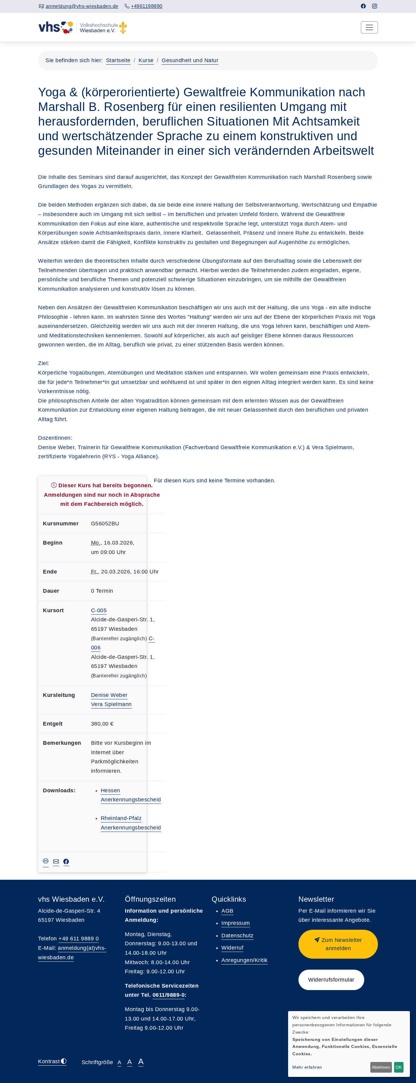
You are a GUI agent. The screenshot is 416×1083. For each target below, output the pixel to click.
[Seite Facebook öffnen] (363, 6)
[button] (338, 944)
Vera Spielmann (111, 704)
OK (399, 1067)
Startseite (118, 60)
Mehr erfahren (307, 1067)
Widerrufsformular (331, 980)
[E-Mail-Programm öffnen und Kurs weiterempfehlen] (56, 862)
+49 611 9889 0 (78, 939)
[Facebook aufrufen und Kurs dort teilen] (66, 862)
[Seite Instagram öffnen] (374, 6)
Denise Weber (109, 695)
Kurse (146, 60)
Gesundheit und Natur (190, 60)
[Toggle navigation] (369, 27)
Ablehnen (381, 1067)
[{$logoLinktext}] (82, 27)
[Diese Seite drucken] (46, 862)
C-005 (99, 610)
